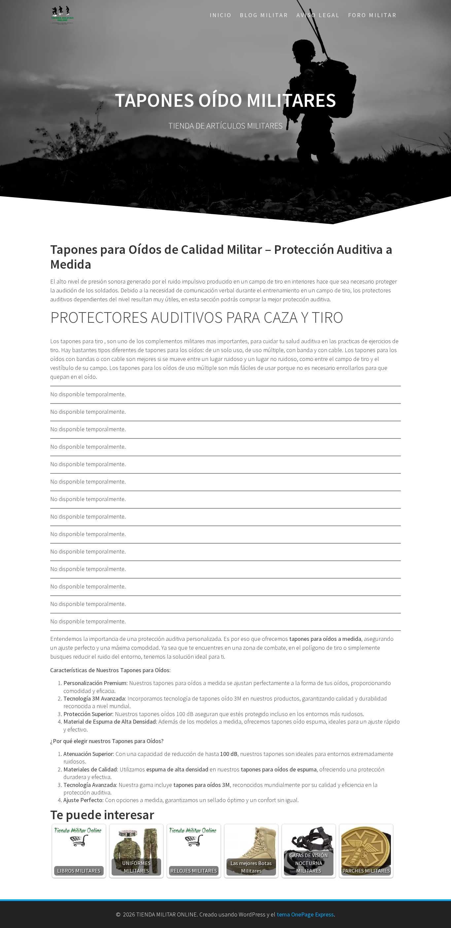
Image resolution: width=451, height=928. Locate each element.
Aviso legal (318, 15)
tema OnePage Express (305, 914)
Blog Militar (264, 15)
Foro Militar (372, 15)
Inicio (221, 15)
